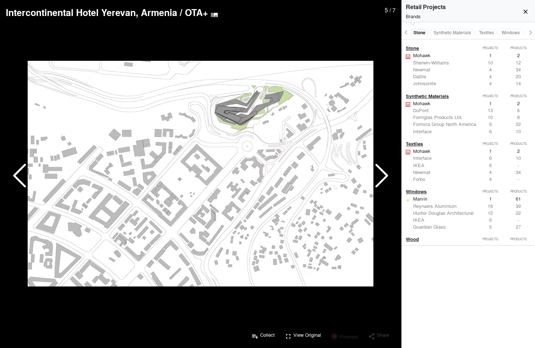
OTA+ (196, 12)
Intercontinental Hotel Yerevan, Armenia (91, 12)
